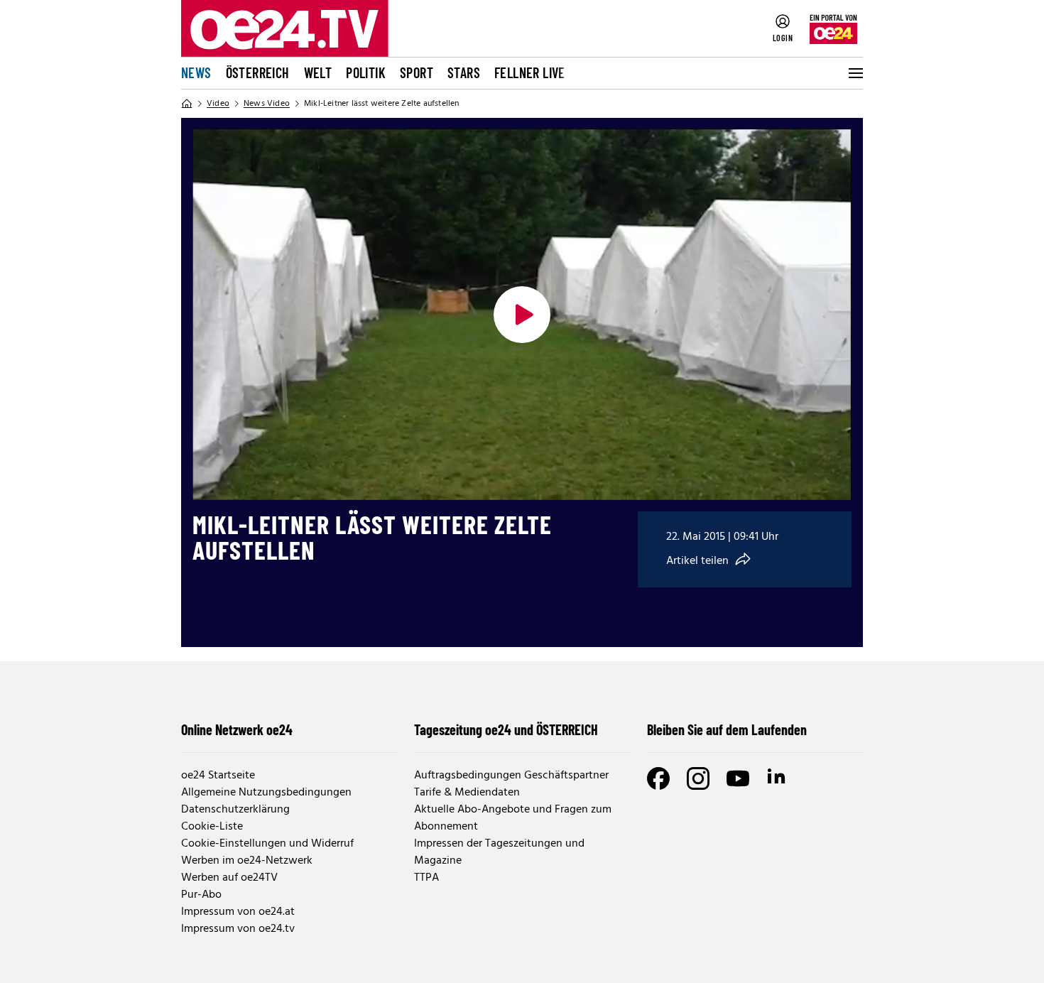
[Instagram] (698, 778)
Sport (416, 72)
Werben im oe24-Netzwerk (246, 861)
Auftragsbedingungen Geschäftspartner (511, 775)
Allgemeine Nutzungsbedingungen (266, 792)
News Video (267, 103)
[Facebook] (658, 778)
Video (218, 103)
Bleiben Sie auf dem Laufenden (727, 729)
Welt (318, 72)
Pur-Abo (201, 895)
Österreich (258, 72)
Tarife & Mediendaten (467, 792)
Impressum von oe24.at (238, 912)
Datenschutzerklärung (235, 809)
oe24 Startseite (218, 775)
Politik (366, 72)
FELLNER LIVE (529, 72)
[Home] (186, 103)
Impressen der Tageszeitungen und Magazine (499, 852)
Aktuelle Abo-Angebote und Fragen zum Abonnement (512, 818)
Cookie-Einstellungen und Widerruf (267, 844)
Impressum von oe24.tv (238, 929)
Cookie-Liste (212, 827)
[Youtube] (738, 778)
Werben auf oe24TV (229, 878)
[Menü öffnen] (854, 73)
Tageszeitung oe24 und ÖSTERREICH (506, 729)
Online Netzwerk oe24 (237, 729)
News (196, 72)
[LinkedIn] (777, 778)
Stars (463, 72)
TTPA (426, 878)
